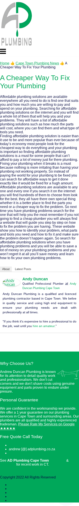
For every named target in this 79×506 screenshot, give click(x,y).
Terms (13, 488)
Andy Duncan (35, 279)
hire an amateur (44, 326)
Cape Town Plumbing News (37, 63)
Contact (15, 485)
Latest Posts (23, 269)
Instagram (7, 464)
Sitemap (15, 496)
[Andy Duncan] (11, 285)
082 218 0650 (19, 445)
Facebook (57, 460)
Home (4, 63)
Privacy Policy (20, 492)
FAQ (12, 500)
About (6, 269)
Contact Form (19, 453)
